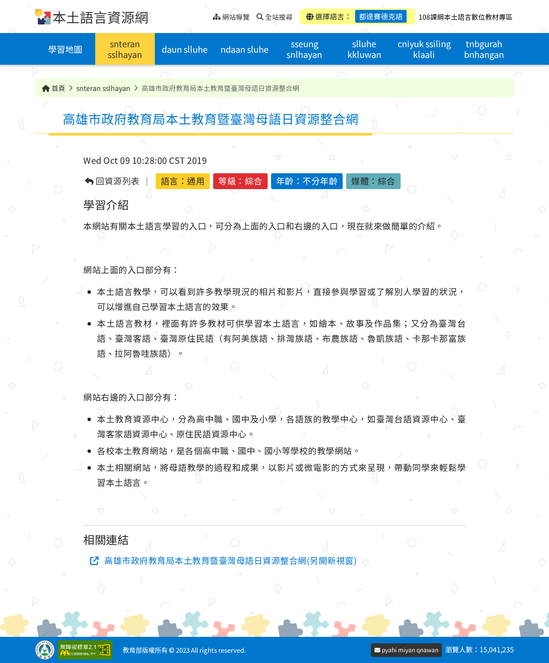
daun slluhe (185, 49)
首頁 (57, 88)
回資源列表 (117, 181)
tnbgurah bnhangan (484, 48)
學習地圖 (65, 49)
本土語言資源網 (100, 17)
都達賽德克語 (381, 16)
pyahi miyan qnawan (409, 649)
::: (206, 14)
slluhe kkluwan (364, 48)
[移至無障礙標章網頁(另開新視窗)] (87, 650)
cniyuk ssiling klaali (424, 48)
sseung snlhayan (304, 48)
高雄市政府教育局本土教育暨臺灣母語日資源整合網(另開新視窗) (230, 560)
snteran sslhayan (125, 48)
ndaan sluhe (244, 49)
